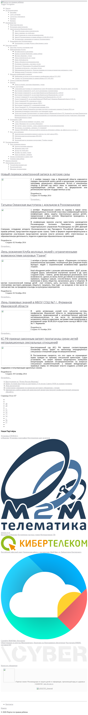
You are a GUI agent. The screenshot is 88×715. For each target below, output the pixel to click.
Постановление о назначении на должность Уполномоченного (32, 39)
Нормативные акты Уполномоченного (21, 41)
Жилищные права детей (21, 148)
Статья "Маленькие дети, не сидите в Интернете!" (29, 124)
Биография (13, 12)
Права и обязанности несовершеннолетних (27, 62)
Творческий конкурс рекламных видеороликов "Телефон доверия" (34, 140)
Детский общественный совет (18, 165)
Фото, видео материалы (17, 132)
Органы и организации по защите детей (21, 156)
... (6, 408)
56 (6, 420)
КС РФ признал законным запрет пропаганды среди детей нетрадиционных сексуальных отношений (39, 340)
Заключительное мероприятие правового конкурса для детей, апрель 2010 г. (36, 134)
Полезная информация (12, 142)
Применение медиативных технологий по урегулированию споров (34, 111)
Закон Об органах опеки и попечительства (27, 31)
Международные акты (16, 25)
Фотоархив (18, 138)
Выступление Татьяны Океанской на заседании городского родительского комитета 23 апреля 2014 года (44, 109)
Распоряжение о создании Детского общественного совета (31, 43)
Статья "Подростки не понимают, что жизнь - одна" (29, 121)
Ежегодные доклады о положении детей (21, 47)
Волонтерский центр (16, 167)
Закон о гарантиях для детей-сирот (24, 33)
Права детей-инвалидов (21, 60)
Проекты (12, 82)
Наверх (4, 708)
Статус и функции (15, 14)
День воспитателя (12, 386)
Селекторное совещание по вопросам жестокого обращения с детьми (33, 388)
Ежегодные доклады (11, 45)
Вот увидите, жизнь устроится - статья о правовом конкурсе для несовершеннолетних (39, 126)
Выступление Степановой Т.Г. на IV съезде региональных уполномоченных (36, 91)
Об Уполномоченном (12, 10)
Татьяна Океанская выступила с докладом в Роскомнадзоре (40, 205)
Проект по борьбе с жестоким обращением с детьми (29, 84)
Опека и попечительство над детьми (25, 58)
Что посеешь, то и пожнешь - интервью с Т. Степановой (30, 128)
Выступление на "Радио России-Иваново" (22, 382)
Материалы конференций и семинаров (21, 74)
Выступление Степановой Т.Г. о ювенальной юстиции (30, 105)
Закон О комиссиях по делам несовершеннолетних (29, 35)
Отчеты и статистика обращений (19, 80)
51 (6, 410)
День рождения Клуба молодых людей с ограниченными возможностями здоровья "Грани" (39, 253)
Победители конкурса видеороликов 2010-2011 (28, 136)
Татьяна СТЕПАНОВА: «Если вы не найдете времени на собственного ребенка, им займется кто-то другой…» (46, 130)
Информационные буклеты (18, 49)
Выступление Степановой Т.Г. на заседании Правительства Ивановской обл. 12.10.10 (39, 95)
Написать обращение (11, 161)
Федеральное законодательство (19, 27)
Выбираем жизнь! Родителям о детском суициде (28, 72)
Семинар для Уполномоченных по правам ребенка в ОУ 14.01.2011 (34, 78)
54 (6, 416)
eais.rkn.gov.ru (48, 684)
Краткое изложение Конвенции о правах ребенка (28, 53)
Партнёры (13, 18)
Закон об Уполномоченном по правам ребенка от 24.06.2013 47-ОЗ (34, 37)
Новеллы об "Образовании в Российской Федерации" (30, 66)
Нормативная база (11, 23)
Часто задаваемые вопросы (18, 144)
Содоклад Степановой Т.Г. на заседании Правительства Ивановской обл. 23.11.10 (38, 97)
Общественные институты (13, 163)
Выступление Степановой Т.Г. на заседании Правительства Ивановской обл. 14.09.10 (39, 93)
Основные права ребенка (17, 159)
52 (6, 412)
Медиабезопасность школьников (24, 51)
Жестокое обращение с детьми (23, 56)
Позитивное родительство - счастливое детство (28, 68)
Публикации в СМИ (16, 119)
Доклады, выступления (16, 86)
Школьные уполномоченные (18, 169)
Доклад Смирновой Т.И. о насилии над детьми (28, 101)
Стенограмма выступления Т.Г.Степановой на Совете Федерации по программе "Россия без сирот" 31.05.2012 (46, 88)
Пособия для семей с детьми (23, 152)
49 (6, 406)
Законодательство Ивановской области (21, 29)
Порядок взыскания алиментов (24, 146)
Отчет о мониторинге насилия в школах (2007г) (28, 103)
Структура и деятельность (17, 16)
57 (6, 422)
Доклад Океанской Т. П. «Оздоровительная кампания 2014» (32, 107)
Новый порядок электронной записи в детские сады (35, 174)
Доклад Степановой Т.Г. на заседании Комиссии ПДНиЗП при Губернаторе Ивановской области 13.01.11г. (45, 99)
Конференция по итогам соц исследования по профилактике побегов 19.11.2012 (37, 76)
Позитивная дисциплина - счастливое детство (28, 64)
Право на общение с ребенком (23, 154)
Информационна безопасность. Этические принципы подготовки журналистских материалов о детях (43, 70)
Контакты (13, 21)
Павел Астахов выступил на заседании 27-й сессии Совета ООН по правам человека (39, 384)
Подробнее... (36, 199)
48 (6, 404)
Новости (8, 8)
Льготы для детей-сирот (21, 150)
